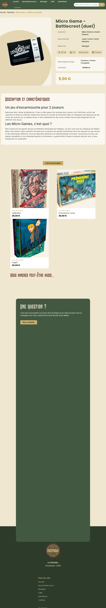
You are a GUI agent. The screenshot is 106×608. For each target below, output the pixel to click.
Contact (17, 8)
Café (40, 593)
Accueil (3, 12)
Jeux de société (17, 211)
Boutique (10, 12)
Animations (42, 596)
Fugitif (15, 262)
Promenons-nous (67, 213)
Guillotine (16, 213)
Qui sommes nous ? (46, 585)
